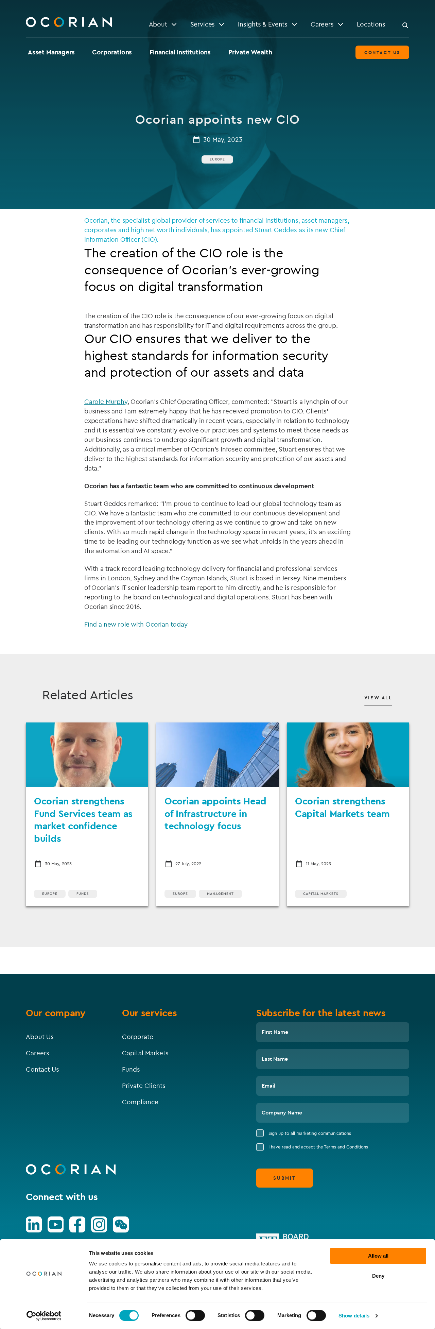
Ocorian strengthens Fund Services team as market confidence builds (83, 819)
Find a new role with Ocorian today (136, 624)
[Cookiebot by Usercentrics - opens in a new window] (44, 1316)
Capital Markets (320, 893)
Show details (353, 1315)
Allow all (378, 1256)
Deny (378, 1276)
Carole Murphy (105, 401)
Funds (82, 893)
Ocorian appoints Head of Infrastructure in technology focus (215, 813)
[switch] (195, 1315)
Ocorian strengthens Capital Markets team (342, 807)
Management (220, 893)
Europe (217, 159)
